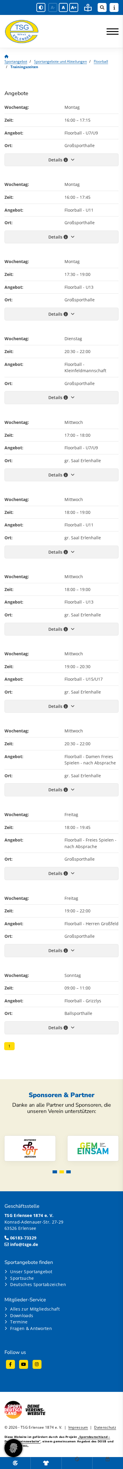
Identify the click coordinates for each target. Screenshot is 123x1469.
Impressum (78, 1427)
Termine (18, 1322)
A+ (73, 7)
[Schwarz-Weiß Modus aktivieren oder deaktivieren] (40, 7)
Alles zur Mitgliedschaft (35, 1309)
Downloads (21, 1315)
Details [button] (56, 160)
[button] (54, 1171)
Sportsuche (22, 1278)
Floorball (101, 61)
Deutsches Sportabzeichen (38, 1284)
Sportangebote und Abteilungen (60, 61)
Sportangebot (15, 61)
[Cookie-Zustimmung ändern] (13, 1448)
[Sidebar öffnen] (114, 7)
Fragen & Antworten (31, 1328)
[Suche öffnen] (102, 7)
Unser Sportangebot (31, 1271)
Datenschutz (105, 1427)
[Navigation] (110, 32)
